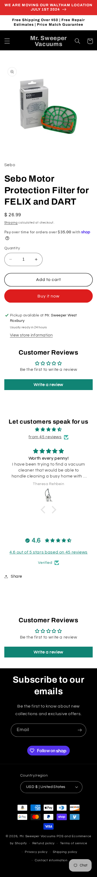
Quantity (12, 248)
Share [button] (16, 576)
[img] (48, 430)
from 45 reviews (45, 437)
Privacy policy (36, 851)
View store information (31, 335)
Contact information (51, 860)
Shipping (11, 222)
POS (60, 836)
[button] (7, 41)
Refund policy (43, 843)
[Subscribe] (80, 730)
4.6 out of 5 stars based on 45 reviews (48, 552)
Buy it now (48, 296)
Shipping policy (65, 851)
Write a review (48, 384)
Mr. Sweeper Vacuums (38, 836)
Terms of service (73, 843)
